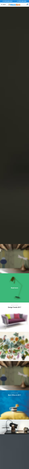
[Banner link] (14, 288)
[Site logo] (14, 4)
